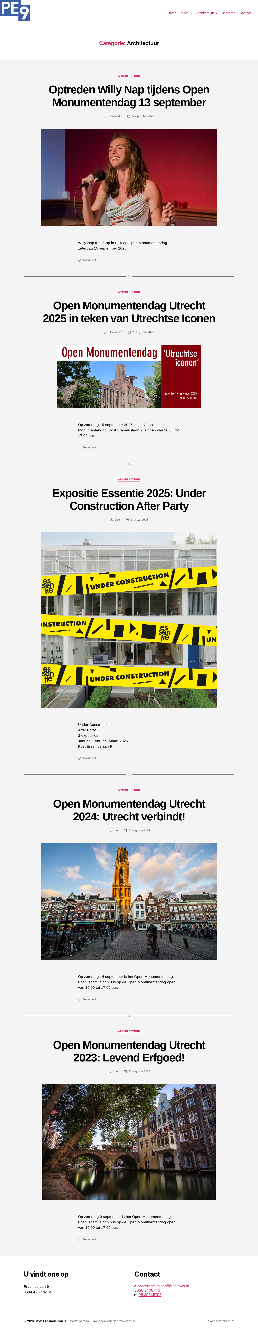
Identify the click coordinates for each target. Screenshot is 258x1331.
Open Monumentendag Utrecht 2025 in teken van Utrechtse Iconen (129, 312)
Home (172, 13)
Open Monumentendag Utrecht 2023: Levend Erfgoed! (129, 1051)
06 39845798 (149, 1295)
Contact (245, 13)
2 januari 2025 (139, 519)
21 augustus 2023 (139, 1071)
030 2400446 (148, 1290)
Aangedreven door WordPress (114, 1321)
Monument (89, 260)
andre (118, 116)
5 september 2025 (143, 116)
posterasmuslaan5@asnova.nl (163, 1286)
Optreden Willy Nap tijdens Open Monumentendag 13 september (129, 96)
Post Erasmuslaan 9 (51, 1321)
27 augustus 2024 (139, 830)
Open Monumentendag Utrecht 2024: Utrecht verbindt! (129, 810)
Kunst (184, 13)
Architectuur (205, 13)
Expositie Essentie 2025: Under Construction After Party (129, 499)
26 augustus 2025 (143, 332)
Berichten (228, 13)
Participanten (79, 1321)
